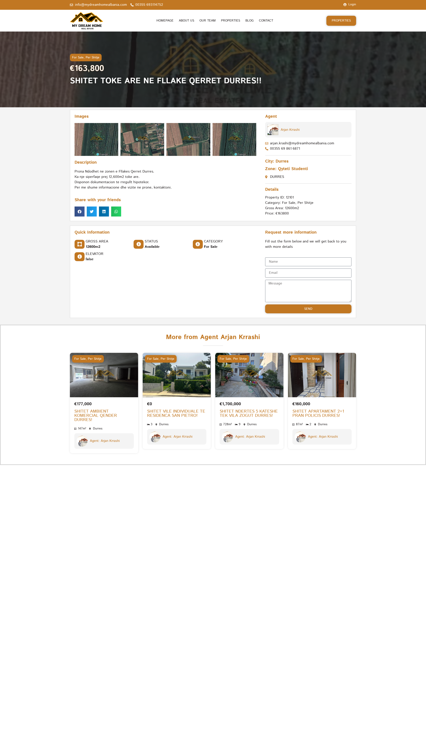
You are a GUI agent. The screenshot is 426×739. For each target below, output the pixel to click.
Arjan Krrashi (290, 129)
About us (186, 20)
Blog (249, 20)
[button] (80, 212)
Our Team (207, 20)
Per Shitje (92, 57)
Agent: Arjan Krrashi (105, 441)
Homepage (165, 20)
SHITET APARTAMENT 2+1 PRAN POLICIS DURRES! (318, 413)
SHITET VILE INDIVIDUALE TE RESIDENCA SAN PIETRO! (176, 413)
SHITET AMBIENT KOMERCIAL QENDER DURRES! (95, 415)
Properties (230, 20)
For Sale (78, 57)
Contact (266, 20)
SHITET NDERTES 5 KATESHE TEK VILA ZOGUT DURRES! (249, 413)
